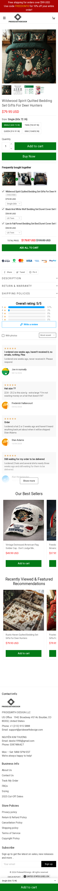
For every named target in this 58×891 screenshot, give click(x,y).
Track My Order (10, 780)
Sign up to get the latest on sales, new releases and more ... (27, 856)
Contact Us (8, 775)
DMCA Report (14, 877)
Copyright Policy (11, 838)
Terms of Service (11, 833)
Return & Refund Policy (14, 817)
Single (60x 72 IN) (17, 119)
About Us (7, 770)
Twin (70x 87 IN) (32, 125)
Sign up (49, 864)
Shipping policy (10, 827)
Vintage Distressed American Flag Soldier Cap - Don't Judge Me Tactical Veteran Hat (22, 547)
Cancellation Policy (12, 822)
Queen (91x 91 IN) (12, 131)
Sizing (5, 791)
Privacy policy (9, 812)
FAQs (5, 785)
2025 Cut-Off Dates (12, 796)
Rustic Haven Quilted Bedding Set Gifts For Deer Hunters (22, 636)
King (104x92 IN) (32, 131)
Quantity (6, 139)
